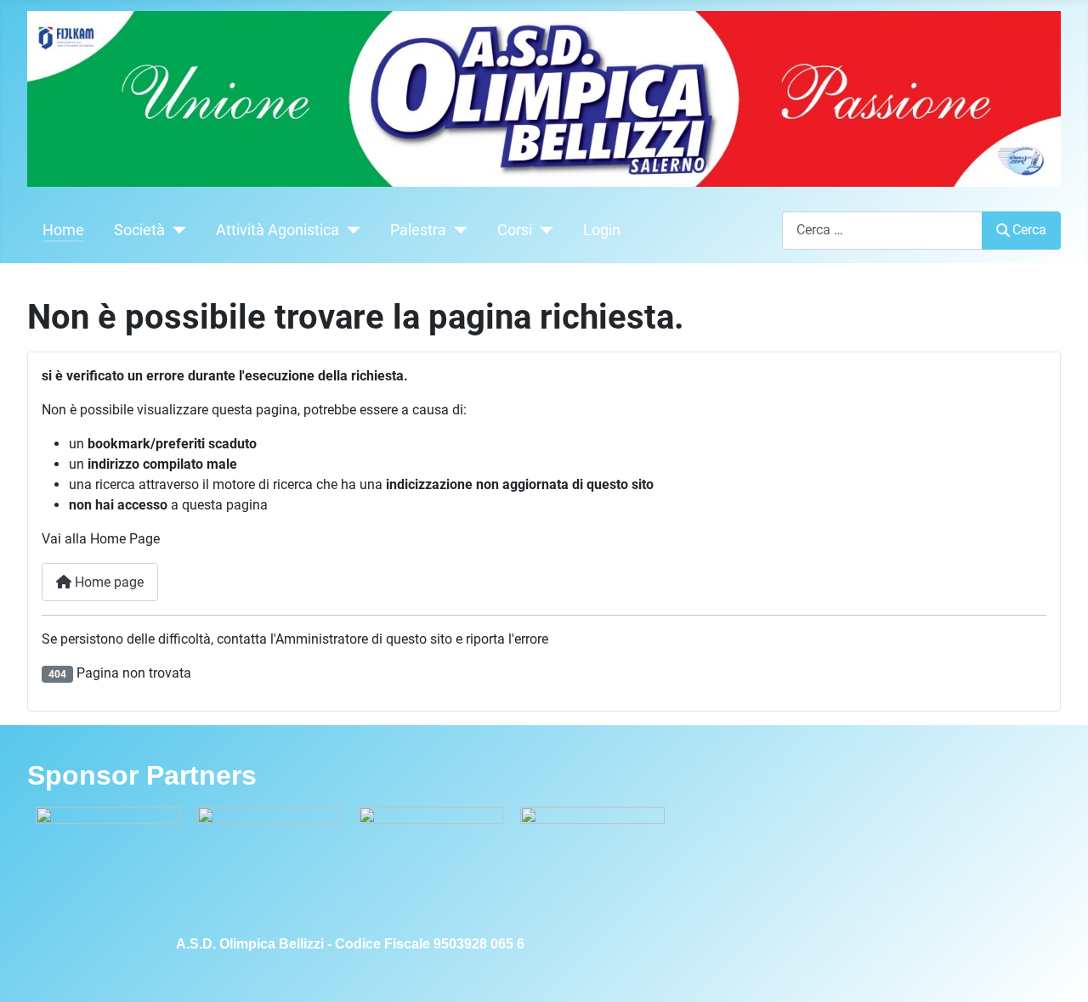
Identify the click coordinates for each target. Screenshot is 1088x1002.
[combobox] (882, 230)
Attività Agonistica (277, 230)
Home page (107, 582)
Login (601, 230)
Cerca (1029, 230)
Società (139, 230)
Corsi (514, 230)
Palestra (418, 230)
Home (63, 230)
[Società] (175, 230)
